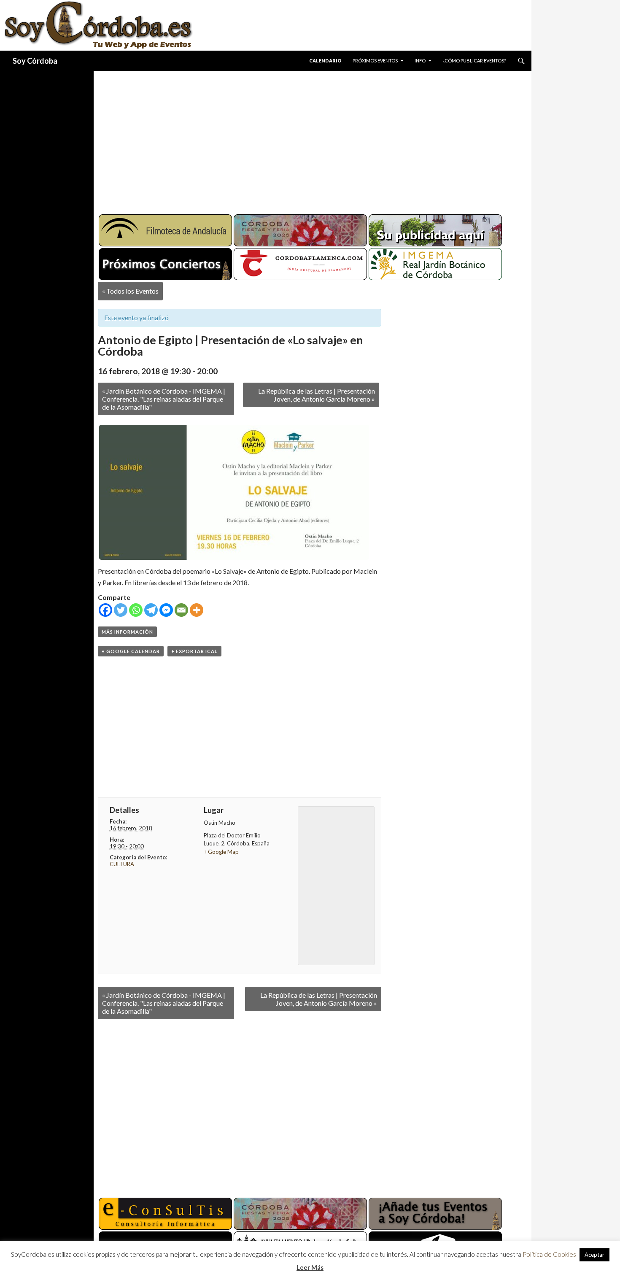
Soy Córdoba (35, 60)
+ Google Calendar (131, 651)
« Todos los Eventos (130, 291)
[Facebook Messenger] (166, 610)
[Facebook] (105, 610)
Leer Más (310, 1267)
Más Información (127, 631)
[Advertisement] (304, 139)
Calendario (325, 60)
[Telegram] (151, 610)
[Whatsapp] (136, 610)
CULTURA (122, 864)
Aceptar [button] (594, 1254)
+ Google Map (221, 851)
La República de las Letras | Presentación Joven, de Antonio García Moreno (316, 395)
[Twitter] (120, 610)
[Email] (181, 610)
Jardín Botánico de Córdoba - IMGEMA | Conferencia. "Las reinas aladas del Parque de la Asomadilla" (163, 399)
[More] (196, 610)
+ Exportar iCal (194, 651)
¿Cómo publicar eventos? (474, 60)
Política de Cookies (549, 1254)
